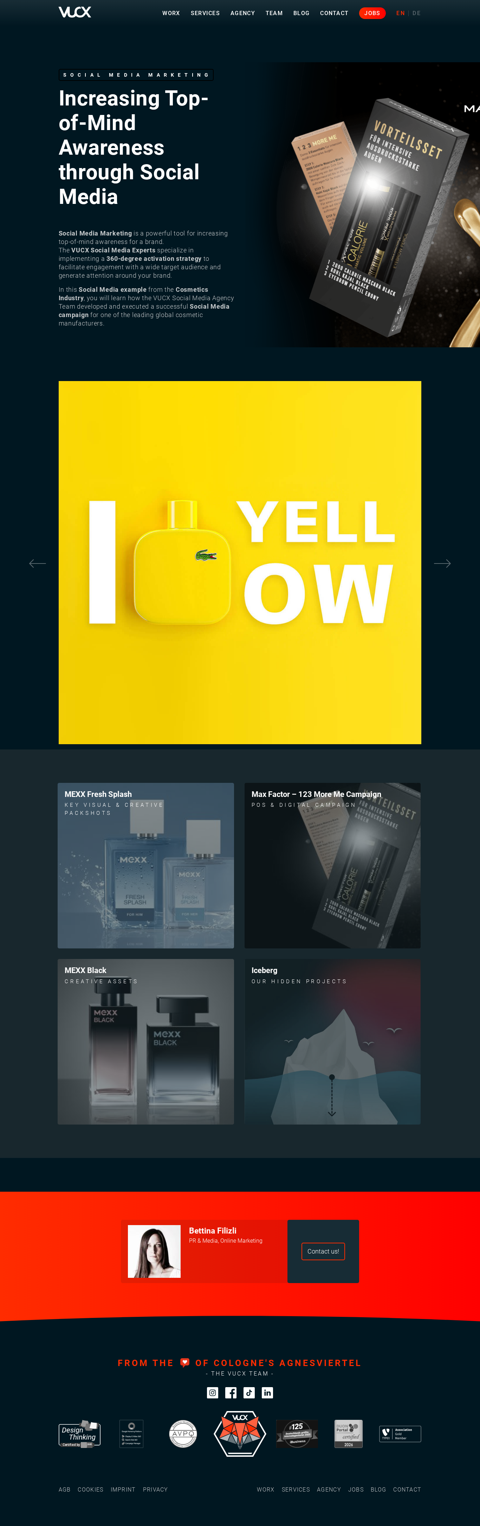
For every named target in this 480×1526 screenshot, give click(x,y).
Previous (38, 564)
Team (274, 13)
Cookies (90, 1489)
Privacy (155, 1489)
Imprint (123, 1489)
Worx (171, 13)
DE (417, 13)
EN (401, 13)
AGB (65, 1489)
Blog (301, 13)
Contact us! (323, 1251)
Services (205, 13)
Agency (243, 13)
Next (442, 564)
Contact (334, 13)
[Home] (75, 12)
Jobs (372, 13)
